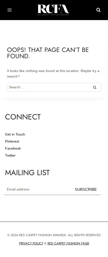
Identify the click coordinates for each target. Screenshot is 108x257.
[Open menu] (9, 10)
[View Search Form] (98, 10)
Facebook (13, 148)
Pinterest (12, 141)
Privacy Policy (31, 243)
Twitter (10, 155)
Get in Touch (15, 134)
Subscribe (86, 189)
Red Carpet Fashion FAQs (68, 243)
